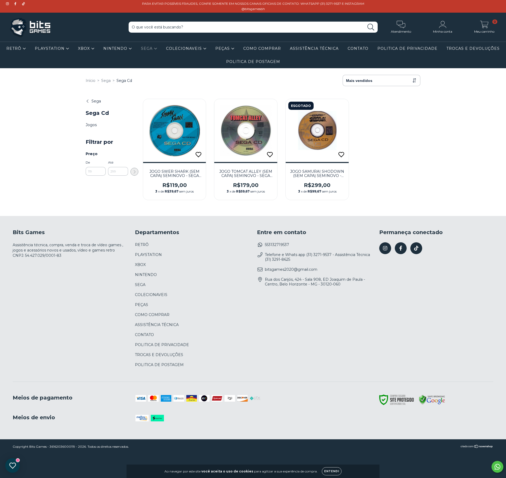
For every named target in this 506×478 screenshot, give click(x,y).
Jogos (91, 124)
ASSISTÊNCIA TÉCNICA (314, 48)
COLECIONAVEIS (184, 48)
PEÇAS (223, 48)
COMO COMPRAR (262, 48)
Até (110, 162)
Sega (106, 80)
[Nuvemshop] (476, 447)
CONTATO (358, 48)
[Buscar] (371, 27)
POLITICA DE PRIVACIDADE (407, 48)
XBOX (84, 48)
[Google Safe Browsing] (432, 403)
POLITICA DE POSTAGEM (253, 61)
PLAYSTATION (50, 48)
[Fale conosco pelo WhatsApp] (497, 467)
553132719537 (277, 244)
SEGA (147, 48)
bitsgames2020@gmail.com (291, 269)
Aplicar (134, 172)
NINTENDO (116, 48)
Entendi (331, 471)
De (88, 162)
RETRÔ (14, 48)
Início (90, 80)
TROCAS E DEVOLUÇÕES (473, 48)
